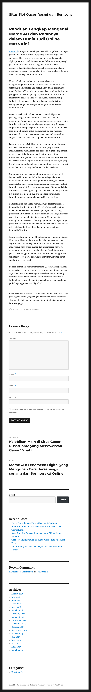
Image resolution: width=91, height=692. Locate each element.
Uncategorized (18, 672)
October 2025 (17, 627)
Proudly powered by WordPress (51, 685)
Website (13, 397)
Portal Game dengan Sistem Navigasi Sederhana (34, 523)
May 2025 (16, 643)
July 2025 (15, 637)
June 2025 (16, 640)
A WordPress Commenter (21, 572)
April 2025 (16, 647)
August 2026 (17, 594)
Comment (14, 338)
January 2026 (17, 617)
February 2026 (18, 613)
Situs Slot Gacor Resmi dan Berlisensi (41, 14)
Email (12, 386)
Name (12, 374)
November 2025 (19, 623)
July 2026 (15, 597)
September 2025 (19, 630)
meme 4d (13, 51)
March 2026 (17, 610)
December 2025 (18, 620)
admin (15, 309)
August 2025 (17, 633)
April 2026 (16, 607)
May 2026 (16, 604)
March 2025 (17, 650)
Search (12, 495)
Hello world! (42, 572)
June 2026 (16, 600)
